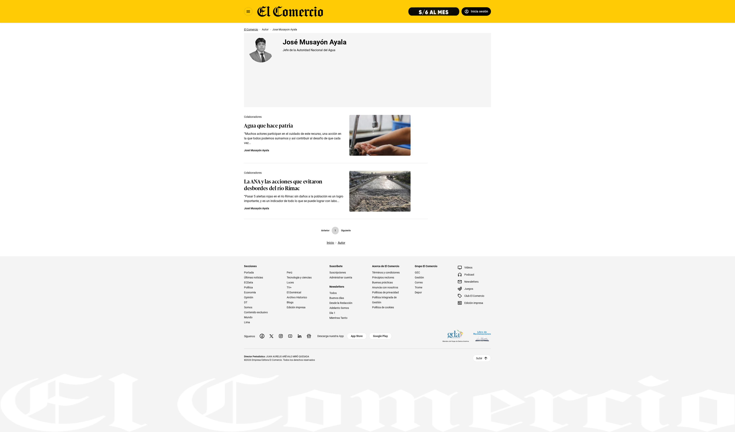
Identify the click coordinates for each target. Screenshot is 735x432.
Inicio (330, 243)
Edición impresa (296, 307)
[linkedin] (299, 336)
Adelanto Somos (339, 307)
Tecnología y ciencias (299, 277)
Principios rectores (383, 277)
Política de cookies (383, 307)
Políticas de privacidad (385, 292)
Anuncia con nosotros (385, 287)
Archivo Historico (297, 297)
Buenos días (336, 297)
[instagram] (280, 336)
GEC (417, 272)
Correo (419, 282)
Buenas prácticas (382, 282)
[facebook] (262, 336)
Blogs (290, 302)
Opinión (248, 297)
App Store (357, 336)
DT (245, 302)
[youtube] (290, 336)
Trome (418, 287)
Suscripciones (337, 272)
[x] (271, 336)
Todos (333, 293)
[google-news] (309, 336)
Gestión (419, 277)
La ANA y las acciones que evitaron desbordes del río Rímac (283, 184)
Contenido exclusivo (256, 312)
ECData (248, 282)
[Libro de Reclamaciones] (482, 336)
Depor (418, 292)
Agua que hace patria (268, 125)
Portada (249, 272)
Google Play (380, 336)
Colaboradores (253, 116)
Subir (479, 358)
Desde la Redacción (340, 302)
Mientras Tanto (338, 317)
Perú (289, 272)
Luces (290, 282)
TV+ (289, 287)
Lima (247, 322)
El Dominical (294, 292)
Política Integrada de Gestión (384, 300)
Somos (248, 307)
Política (248, 287)
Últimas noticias (253, 277)
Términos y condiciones (386, 272)
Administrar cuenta (340, 277)
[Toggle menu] (248, 11)
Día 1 (332, 312)
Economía (250, 292)
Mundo (248, 317)
